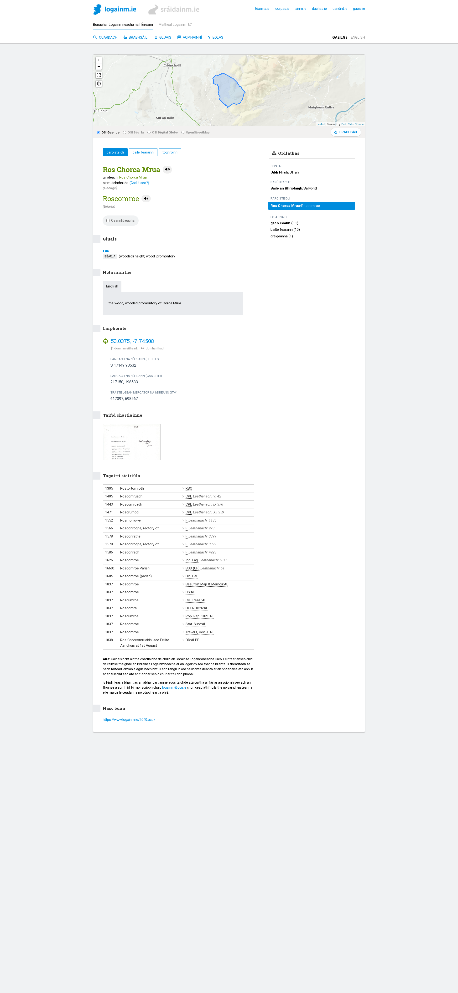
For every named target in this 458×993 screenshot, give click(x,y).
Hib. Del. (192, 576)
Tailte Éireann (356, 124)
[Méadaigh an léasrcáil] (99, 75)
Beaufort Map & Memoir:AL (207, 584)
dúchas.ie (319, 8)
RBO (189, 488)
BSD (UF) (192, 568)
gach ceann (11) (284, 223)
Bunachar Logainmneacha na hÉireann (123, 24)
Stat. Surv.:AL (196, 624)
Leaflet (321, 124)
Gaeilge (340, 37)
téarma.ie (262, 8)
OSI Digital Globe (165, 132)
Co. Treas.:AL (196, 600)
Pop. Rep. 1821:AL (200, 616)
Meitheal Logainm (173, 24)
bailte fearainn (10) (285, 229)
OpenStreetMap (198, 132)
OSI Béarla (136, 132)
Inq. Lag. (192, 560)
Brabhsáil (137, 37)
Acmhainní (192, 37)
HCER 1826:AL (197, 608)
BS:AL (190, 592)
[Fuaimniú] (167, 170)
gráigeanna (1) (282, 236)
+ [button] (99, 59)
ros (106, 250)
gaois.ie (359, 8)
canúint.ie (340, 8)
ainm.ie (300, 8)
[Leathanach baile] (114, 10)
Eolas (217, 37)
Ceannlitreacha (123, 220)
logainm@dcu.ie (174, 687)
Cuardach (107, 37)
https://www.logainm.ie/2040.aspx (129, 719)
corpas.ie (282, 8)
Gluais (164, 37)
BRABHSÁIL (348, 132)
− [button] (99, 66)
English (358, 37)
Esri (343, 124)
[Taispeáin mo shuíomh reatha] (99, 84)
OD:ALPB (192, 640)
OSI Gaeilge (110, 132)
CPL (189, 496)
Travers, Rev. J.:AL (200, 632)
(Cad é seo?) (139, 183)
